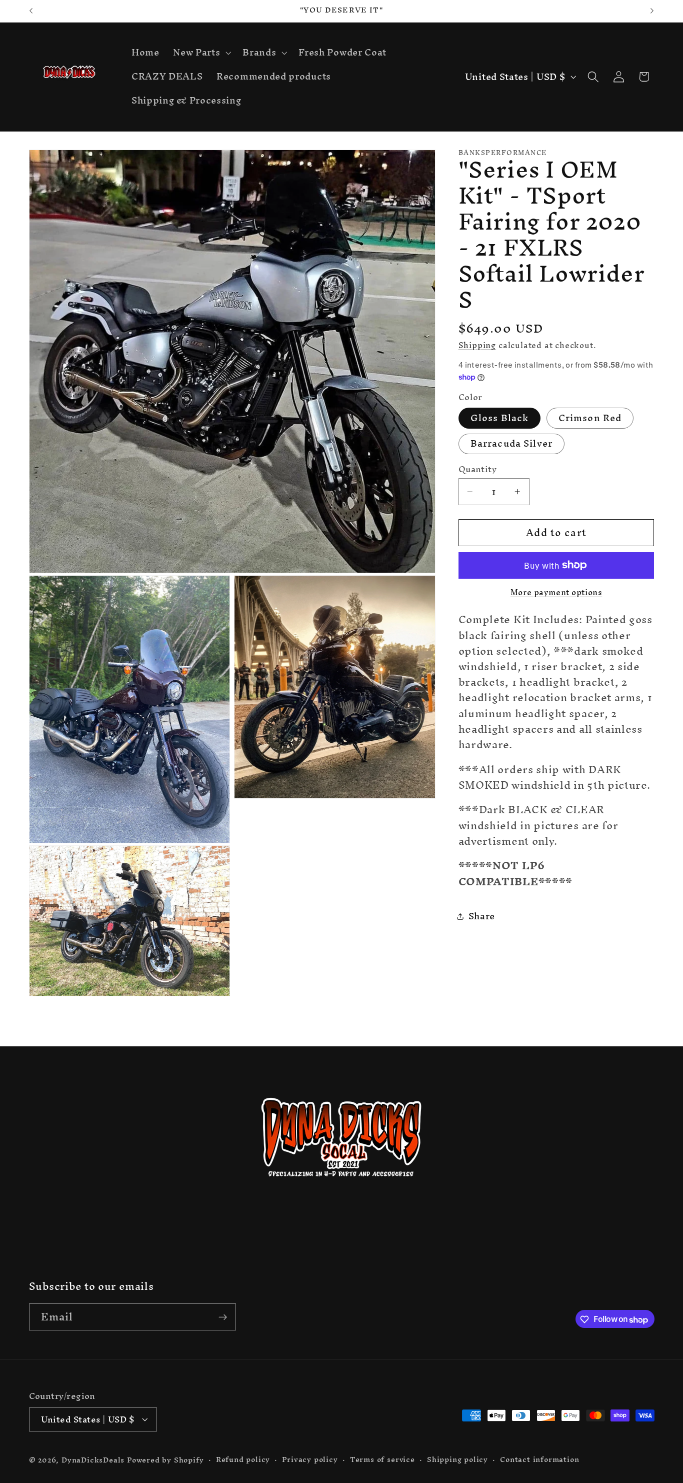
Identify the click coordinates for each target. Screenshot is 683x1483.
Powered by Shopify (165, 1459)
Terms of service (382, 1459)
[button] (201, 53)
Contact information (539, 1459)
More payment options (556, 593)
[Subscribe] (223, 1317)
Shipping (477, 345)
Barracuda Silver (511, 444)
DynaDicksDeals (94, 1459)
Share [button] (481, 916)
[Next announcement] (652, 11)
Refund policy (243, 1459)
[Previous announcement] (31, 11)
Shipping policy (457, 1459)
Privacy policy (310, 1459)
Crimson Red (590, 418)
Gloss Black (499, 418)
